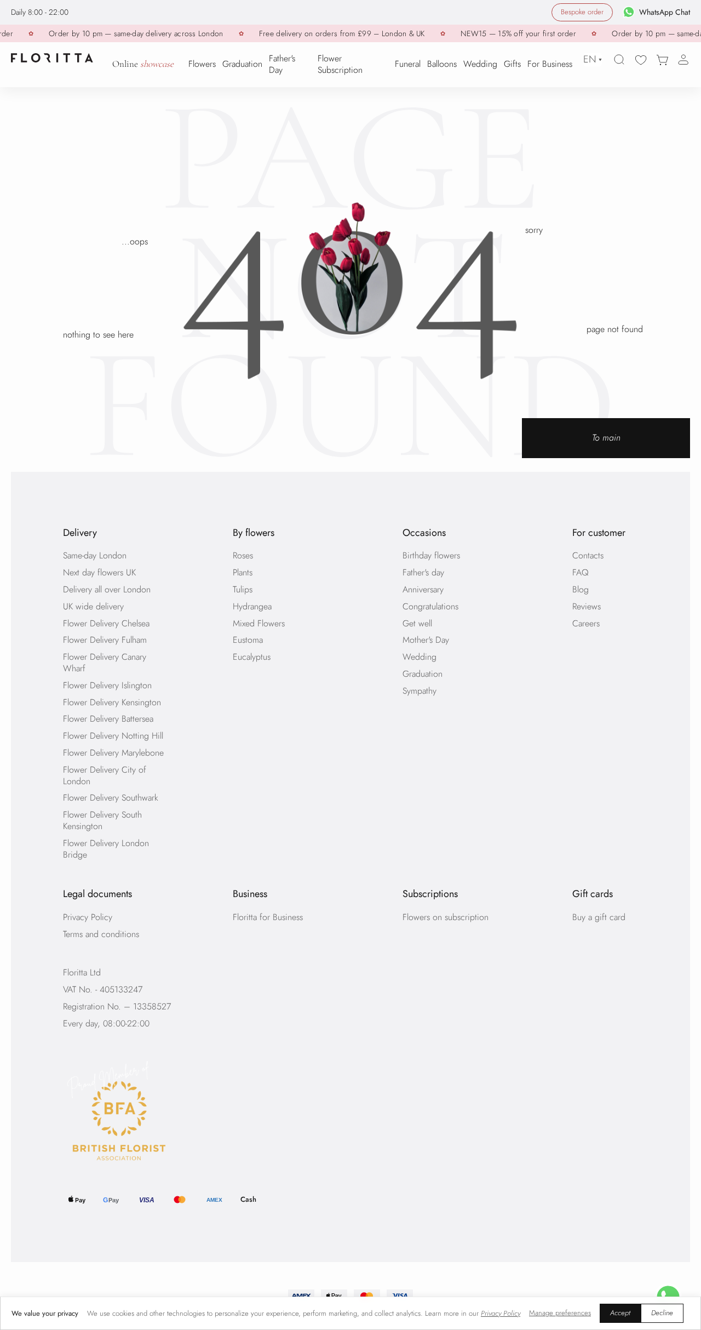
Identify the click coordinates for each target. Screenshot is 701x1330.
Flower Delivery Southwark (110, 797)
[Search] (619, 59)
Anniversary (423, 589)
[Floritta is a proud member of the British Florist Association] (162, 1113)
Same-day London (95, 555)
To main (606, 437)
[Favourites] (640, 59)
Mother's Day (426, 639)
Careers (586, 623)
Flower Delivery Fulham (105, 639)
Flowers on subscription (446, 917)
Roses (243, 555)
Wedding (419, 656)
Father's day (423, 572)
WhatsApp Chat (664, 12)
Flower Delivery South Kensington (102, 820)
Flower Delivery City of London (104, 775)
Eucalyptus (252, 656)
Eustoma (248, 639)
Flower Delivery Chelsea (106, 623)
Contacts (588, 555)
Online (143, 64)
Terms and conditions (101, 934)
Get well (417, 623)
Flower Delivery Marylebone (113, 752)
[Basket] (662, 59)
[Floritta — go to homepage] (52, 57)
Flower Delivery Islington (107, 685)
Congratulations (430, 606)
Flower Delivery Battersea (108, 718)
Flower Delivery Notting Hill (113, 735)
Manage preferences (560, 1313)
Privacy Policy (87, 917)
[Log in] (683, 59)
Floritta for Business (268, 917)
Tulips (242, 589)
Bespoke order (582, 12)
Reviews (586, 606)
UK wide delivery (93, 606)
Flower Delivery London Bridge (106, 849)
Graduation (423, 673)
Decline (662, 1313)
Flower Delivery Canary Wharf (104, 662)
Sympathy (419, 690)
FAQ (580, 572)
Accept (620, 1313)
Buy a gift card (598, 917)
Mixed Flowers (259, 623)
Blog (580, 589)
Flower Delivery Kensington (112, 702)
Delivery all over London (107, 589)
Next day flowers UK (99, 572)
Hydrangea (252, 606)
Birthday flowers (431, 555)
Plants (242, 572)
